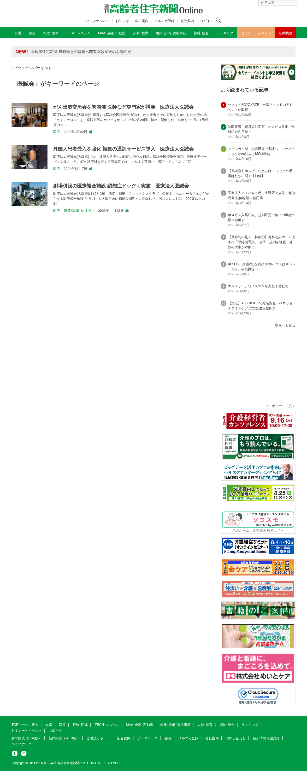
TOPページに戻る (25, 724)
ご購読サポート (98, 738)
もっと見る (287, 324)
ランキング (250, 724)
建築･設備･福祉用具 (79, 210)
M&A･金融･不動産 (139, 724)
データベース (147, 738)
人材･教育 (205, 724)
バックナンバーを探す (33, 67)
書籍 (168, 738)
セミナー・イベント (27, 730)
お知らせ (122, 20)
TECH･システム (107, 724)
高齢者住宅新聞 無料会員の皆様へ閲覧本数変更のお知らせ (81, 51)
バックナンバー (98, 20)
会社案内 (187, 20)
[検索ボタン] (218, 20)
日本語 (269, 3)
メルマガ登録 (164, 20)
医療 (56, 131)
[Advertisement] (258, 372)
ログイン (206, 20)
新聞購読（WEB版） (64, 738)
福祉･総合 (227, 724)
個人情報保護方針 (266, 738)
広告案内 (141, 20)
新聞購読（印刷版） (27, 738)
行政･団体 (80, 724)
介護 (48, 724)
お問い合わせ (236, 738)
